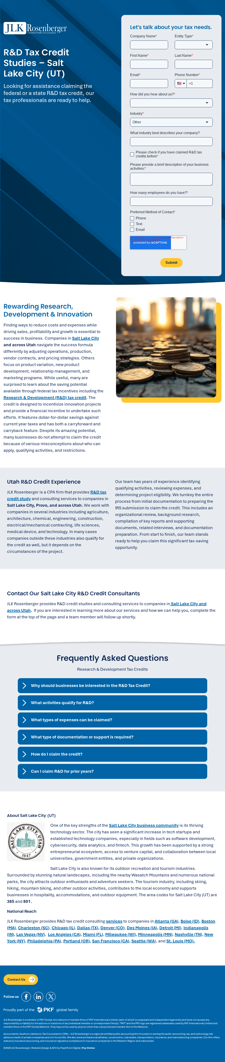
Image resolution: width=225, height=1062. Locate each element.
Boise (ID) (190, 921)
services (114, 921)
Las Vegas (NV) (30, 934)
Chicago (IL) (63, 928)
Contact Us (16, 979)
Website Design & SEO (44, 1047)
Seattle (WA (143, 941)
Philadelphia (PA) (44, 941)
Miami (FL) (93, 934)
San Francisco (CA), (111, 941)
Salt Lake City (85, 338)
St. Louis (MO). (180, 941)
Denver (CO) (112, 928)
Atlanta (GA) (166, 921)
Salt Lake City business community (144, 825)
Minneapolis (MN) (155, 934)
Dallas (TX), (88, 928)
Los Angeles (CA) (64, 934)
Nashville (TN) (188, 934)
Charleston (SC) (33, 928)
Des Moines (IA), (142, 928)
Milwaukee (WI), (121, 934)
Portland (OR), (77, 941)
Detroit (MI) (170, 928)
